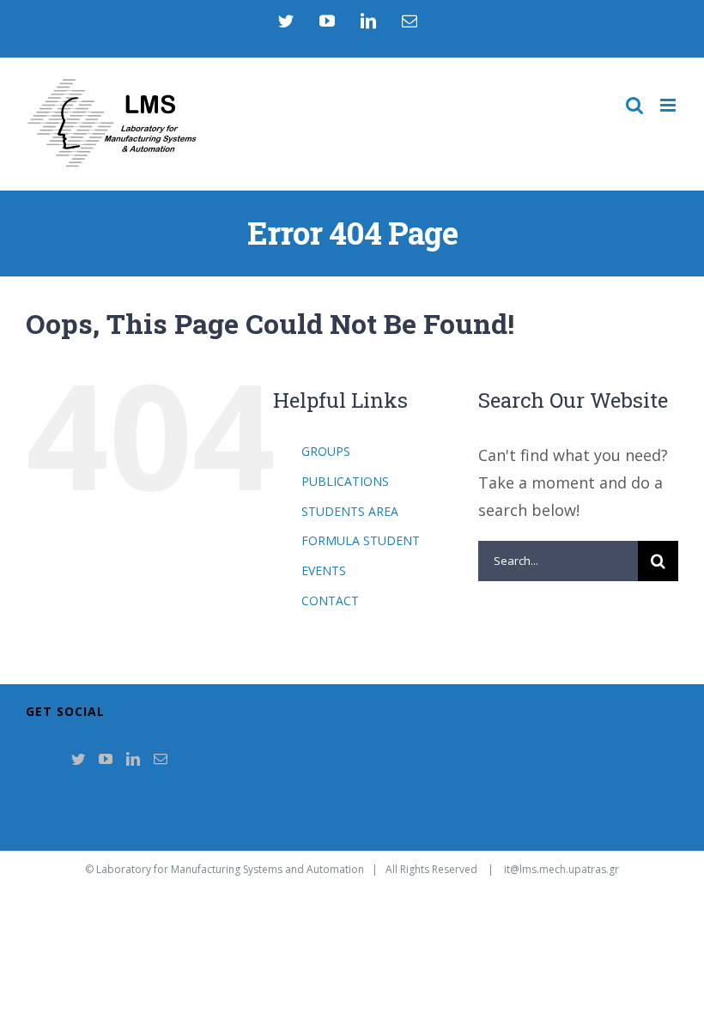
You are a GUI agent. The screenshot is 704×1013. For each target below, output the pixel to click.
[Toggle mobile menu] (669, 105)
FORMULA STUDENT (360, 540)
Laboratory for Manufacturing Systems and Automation (230, 869)
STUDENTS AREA (349, 511)
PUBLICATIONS (345, 481)
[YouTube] (105, 759)
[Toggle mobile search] (634, 105)
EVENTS (323, 570)
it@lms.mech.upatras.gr (561, 869)
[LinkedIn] (133, 759)
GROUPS (325, 451)
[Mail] (160, 759)
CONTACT (330, 600)
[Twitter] (78, 759)
